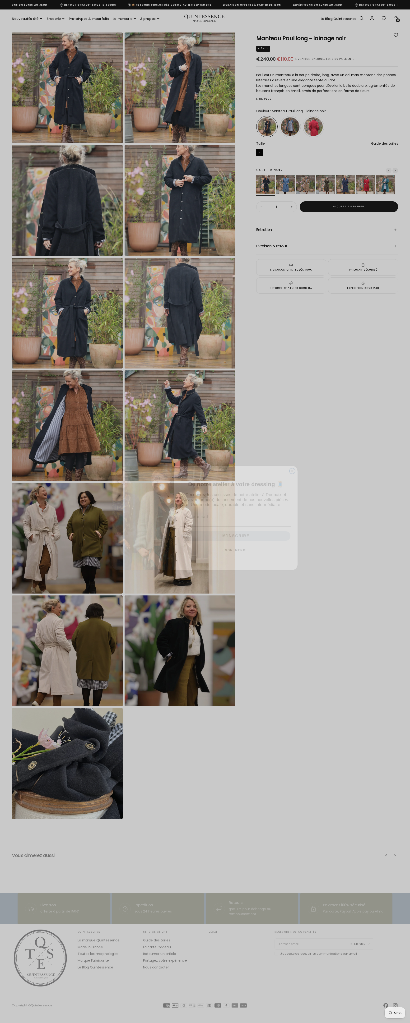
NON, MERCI (236, 543)
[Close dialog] (292, 464)
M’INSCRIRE (236, 529)
